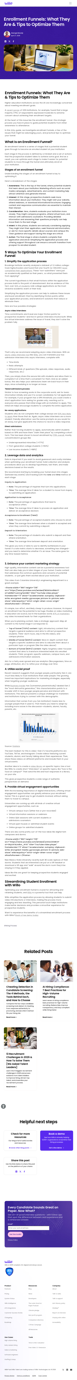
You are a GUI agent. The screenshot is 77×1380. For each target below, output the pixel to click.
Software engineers (11, 1355)
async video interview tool (17, 355)
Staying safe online (58, 1318)
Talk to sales (56, 1294)
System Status (10, 1299)
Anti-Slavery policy (58, 1303)
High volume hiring (11, 1340)
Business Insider (17, 685)
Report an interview (59, 1313)
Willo (13, 130)
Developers (32, 1299)
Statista (16, 746)
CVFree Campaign (35, 1325)
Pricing (7, 1294)
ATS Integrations (10, 1308)
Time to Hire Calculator (36, 1343)
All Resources (33, 1329)
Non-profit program (35, 1315)
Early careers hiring (11, 1345)
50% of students (22, 286)
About (54, 1289)
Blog (30, 1289)
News (30, 1294)
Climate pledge (34, 1310)
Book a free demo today (26, 915)
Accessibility (56, 1322)
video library (36, 766)
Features (8, 1289)
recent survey (13, 110)
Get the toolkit (15, 1234)
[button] (70, 3)
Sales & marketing (11, 1350)
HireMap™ (55, 1308)
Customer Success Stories (13, 1313)
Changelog (8, 1318)
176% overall (58, 435)
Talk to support (57, 1299)
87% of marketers (61, 613)
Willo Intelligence (10, 1303)
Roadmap (8, 1322)
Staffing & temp (10, 1359)
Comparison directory (36, 1320)
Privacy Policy (13, 1240)
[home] (9, 3)
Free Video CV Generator (37, 1348)
